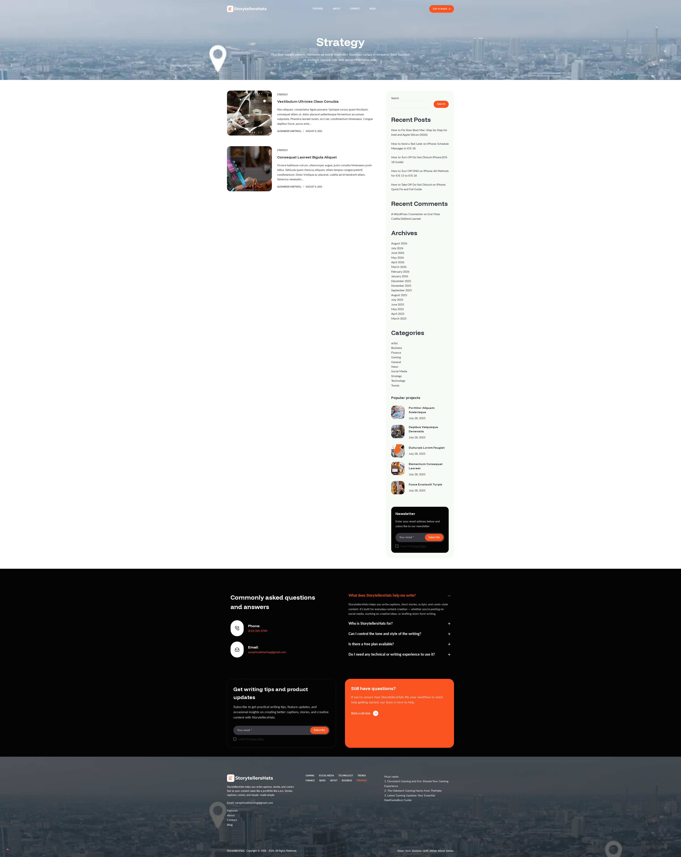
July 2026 (397, 248)
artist (394, 343)
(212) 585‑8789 (257, 630)
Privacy (400, 851)
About (336, 9)
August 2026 (399, 243)
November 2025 (401, 285)
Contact (355, 9)
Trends (395, 385)
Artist (333, 781)
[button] (399, 596)
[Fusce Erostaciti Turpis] (398, 487)
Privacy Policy (419, 546)
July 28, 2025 (417, 418)
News (394, 366)
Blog (373, 9)
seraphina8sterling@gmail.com (267, 652)
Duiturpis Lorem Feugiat (427, 447)
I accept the (413, 546)
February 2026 (400, 271)
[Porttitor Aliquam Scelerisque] (398, 412)
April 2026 (397, 262)
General (396, 362)
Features (318, 9)
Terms (408, 851)
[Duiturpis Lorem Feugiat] (398, 451)
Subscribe (434, 537)
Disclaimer (417, 851)
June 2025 (397, 304)
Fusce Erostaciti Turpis (425, 484)
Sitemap (449, 851)
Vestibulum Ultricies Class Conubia (308, 101)
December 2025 (401, 281)
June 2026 (397, 253)
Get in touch (440, 8)
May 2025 (397, 309)
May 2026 (397, 257)
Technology (398, 380)
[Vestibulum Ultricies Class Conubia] (249, 113)
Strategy (282, 95)
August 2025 (399, 295)
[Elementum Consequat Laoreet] (398, 468)
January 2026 (399, 276)
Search (395, 98)
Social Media (399, 371)
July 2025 (397, 299)
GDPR (425, 851)
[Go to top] (7, 849)
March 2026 (398, 267)
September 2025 (401, 290)
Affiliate (433, 851)
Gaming (396, 357)
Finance (396, 352)
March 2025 (398, 318)
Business (396, 348)
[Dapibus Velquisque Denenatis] (398, 431)
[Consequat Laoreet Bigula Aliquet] (249, 168)
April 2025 (397, 313)
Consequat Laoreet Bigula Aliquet (307, 157)
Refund (441, 851)
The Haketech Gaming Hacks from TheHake (414, 790)
